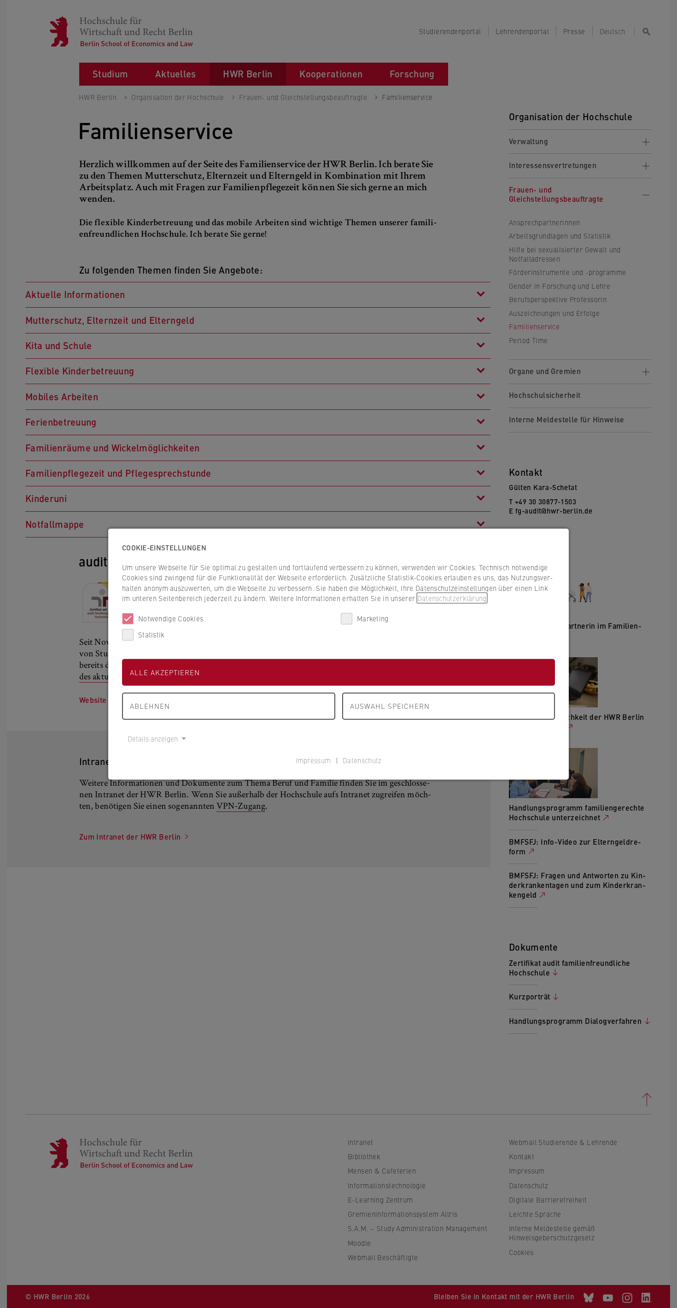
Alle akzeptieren (165, 672)
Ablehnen (150, 706)
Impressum (313, 760)
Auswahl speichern (390, 706)
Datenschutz (362, 760)
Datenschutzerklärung (452, 598)
